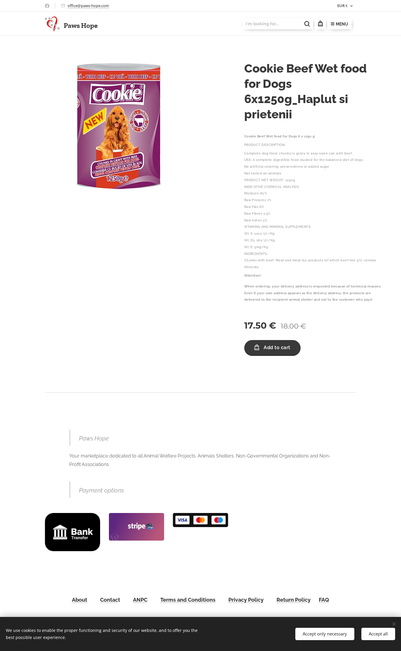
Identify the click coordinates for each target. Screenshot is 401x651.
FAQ (324, 600)
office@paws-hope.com (88, 5)
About (79, 600)
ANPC (140, 600)
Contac (109, 600)
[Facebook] (47, 6)
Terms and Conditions (187, 600)
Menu (342, 24)
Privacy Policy (246, 600)
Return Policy (294, 600)
